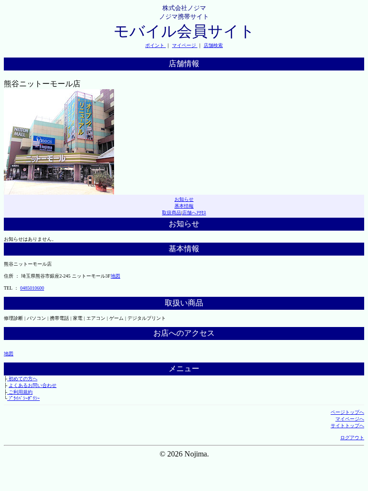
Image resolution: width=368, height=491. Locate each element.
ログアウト (352, 437)
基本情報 (184, 206)
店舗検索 (213, 45)
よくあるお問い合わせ (33, 385)
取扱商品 (171, 212)
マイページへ (349, 418)
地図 (115, 276)
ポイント (155, 45)
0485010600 (32, 288)
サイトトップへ (347, 425)
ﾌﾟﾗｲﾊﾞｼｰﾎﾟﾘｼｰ (23, 398)
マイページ (184, 45)
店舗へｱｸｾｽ (194, 212)
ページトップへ (347, 412)
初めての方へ (22, 378)
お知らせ (184, 199)
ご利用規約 (20, 392)
